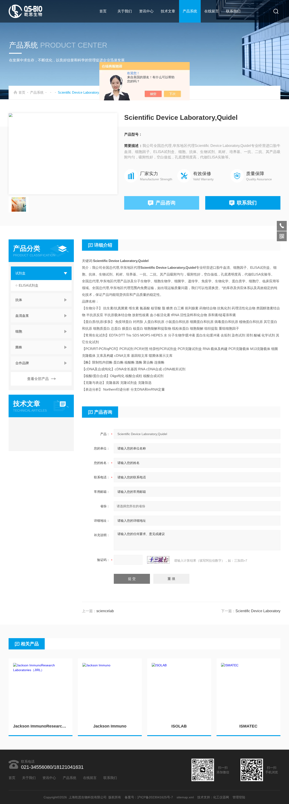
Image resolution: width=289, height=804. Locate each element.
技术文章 (168, 11)
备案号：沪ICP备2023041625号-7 (149, 797)
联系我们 (233, 11)
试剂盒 (20, 273)
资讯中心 (146, 11)
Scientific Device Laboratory (257, 611)
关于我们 (124, 11)
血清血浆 (22, 315)
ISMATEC (248, 726)
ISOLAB (179, 726)
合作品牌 (22, 363)
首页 (103, 11)
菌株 (18, 347)
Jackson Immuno (109, 726)
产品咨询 (165, 203)
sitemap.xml (185, 797)
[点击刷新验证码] (158, 560)
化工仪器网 (221, 797)
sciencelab (105, 611)
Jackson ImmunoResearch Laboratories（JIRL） (40, 726)
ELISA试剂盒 (28, 285)
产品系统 (190, 11)
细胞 (18, 331)
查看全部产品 (38, 379)
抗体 (18, 300)
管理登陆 (239, 797)
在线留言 (211, 11)
